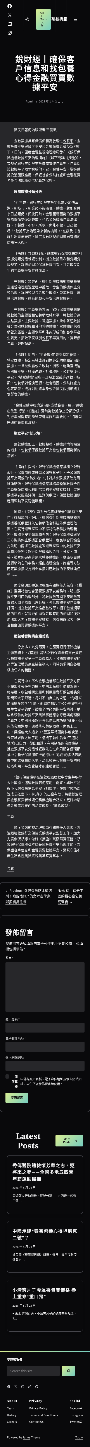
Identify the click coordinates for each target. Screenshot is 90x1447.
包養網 (68, 140)
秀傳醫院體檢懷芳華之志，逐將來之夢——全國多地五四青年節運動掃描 (43, 1172)
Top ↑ (79, 1437)
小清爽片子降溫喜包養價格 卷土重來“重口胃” (44, 1293)
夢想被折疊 (57, 19)
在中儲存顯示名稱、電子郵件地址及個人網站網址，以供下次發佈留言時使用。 (46, 1082)
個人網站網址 (14, 1057)
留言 (9, 958)
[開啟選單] (75, 19)
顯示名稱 (12, 1019)
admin (30, 101)
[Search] (68, 1371)
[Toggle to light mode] (27, 19)
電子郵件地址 (15, 1038)
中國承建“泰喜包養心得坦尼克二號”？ (44, 1234)
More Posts (66, 1140)
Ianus (26, 1437)
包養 (59, 163)
